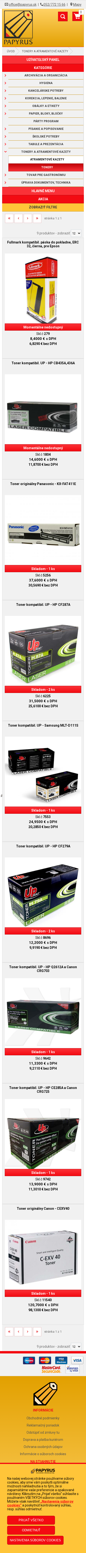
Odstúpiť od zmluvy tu (43, 1432)
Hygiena (46, 83)
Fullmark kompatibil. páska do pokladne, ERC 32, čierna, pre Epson (43, 244)
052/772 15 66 (54, 4)
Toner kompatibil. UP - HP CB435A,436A (43, 363)
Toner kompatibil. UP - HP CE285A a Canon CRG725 (43, 1089)
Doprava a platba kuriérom (43, 1440)
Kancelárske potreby (46, 90)
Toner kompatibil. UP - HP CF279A (43, 846)
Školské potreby (45, 136)
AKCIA (43, 199)
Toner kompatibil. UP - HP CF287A (43, 605)
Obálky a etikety (45, 106)
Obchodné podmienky (43, 1418)
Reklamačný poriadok (43, 1425)
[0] (77, 18)
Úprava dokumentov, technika (45, 182)
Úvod (11, 51)
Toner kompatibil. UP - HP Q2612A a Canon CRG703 (43, 969)
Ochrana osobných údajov (43, 1447)
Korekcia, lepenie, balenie (46, 98)
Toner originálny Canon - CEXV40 (43, 1208)
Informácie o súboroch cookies (43, 1454)
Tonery (47, 167)
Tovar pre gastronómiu (46, 175)
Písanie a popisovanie (46, 129)
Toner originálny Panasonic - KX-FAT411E (43, 484)
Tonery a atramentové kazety (45, 51)
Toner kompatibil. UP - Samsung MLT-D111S (43, 725)
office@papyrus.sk (23, 4)
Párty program (46, 121)
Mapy (77, 4)
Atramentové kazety (47, 159)
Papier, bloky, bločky (46, 113)
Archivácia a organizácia (45, 75)
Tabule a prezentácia (45, 144)
